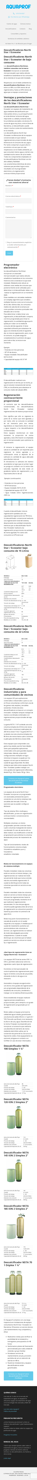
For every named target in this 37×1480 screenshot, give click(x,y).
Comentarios (10, 217)
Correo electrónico (13, 196)
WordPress (20, 1475)
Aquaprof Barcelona (18, 4)
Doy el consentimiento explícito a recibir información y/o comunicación (19, 244)
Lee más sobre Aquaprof (11, 1409)
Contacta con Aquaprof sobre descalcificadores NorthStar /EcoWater (18, 780)
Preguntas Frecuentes (10, 1435)
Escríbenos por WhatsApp (20, 17)
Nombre (9, 186)
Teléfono (10, 207)
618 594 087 (20, 13)
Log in (26, 1475)
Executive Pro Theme (21, 1473)
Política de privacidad (10, 1411)
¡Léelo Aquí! (7, 1458)
